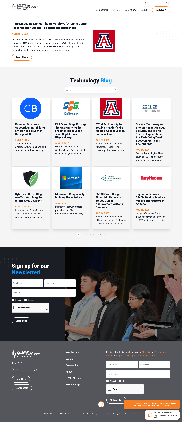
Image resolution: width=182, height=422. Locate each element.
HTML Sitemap (73, 378)
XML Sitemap (73, 384)
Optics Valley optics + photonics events (137, 355)
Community (72, 365)
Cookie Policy (107, 414)
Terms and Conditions (83, 414)
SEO (126, 414)
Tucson (29, 300)
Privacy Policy (96, 414)
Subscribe (21, 321)
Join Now (161, 9)
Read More (22, 57)
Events (69, 359)
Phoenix (16, 300)
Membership (72, 352)
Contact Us (22, 387)
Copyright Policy (118, 414)
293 (100, 234)
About (69, 371)
